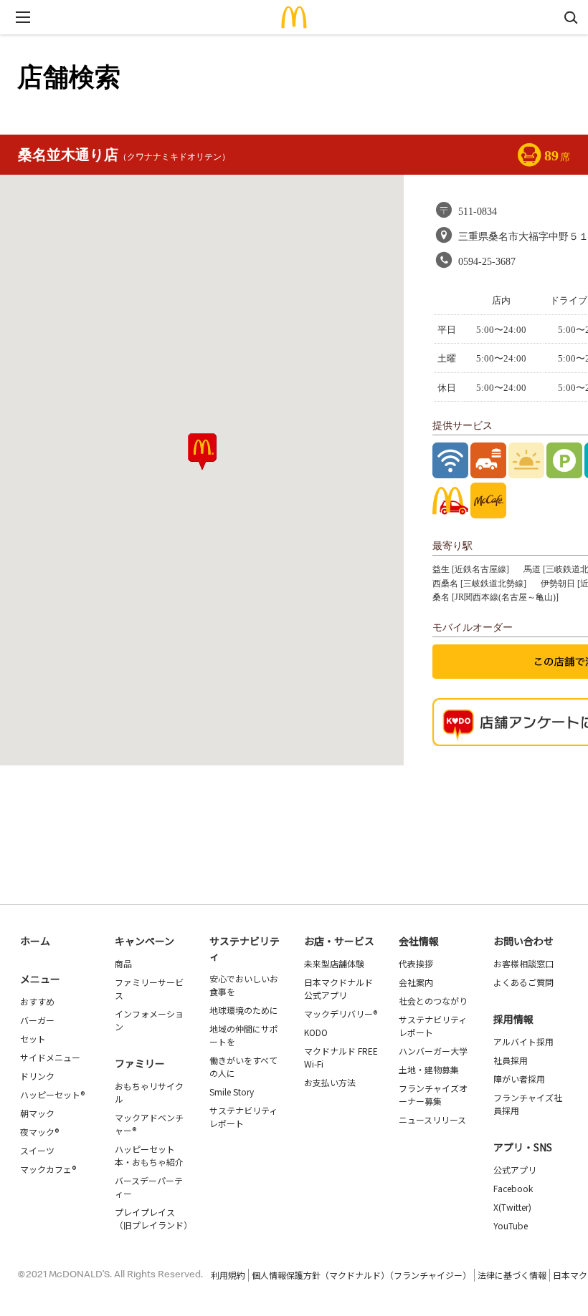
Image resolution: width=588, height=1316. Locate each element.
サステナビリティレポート (243, 1116)
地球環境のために (243, 1010)
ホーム (35, 941)
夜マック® (39, 1132)
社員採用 (510, 1060)
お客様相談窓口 (523, 963)
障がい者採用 (519, 1079)
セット (33, 1038)
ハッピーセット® (52, 1094)
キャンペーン (144, 941)
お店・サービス (339, 941)
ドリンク (37, 1076)
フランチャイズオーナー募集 (433, 1094)
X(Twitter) (512, 1207)
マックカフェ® (48, 1169)
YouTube (510, 1225)
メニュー (40, 979)
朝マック (37, 1113)
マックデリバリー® (340, 1013)
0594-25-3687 (487, 261)
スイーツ (37, 1150)
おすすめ (37, 1001)
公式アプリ (514, 1169)
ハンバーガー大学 (433, 1051)
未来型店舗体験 (334, 963)
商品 (123, 963)
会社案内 (416, 982)
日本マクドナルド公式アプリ (338, 988)
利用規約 (228, 1275)
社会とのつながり (433, 1001)
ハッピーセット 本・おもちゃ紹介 (149, 1155)
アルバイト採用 (523, 1041)
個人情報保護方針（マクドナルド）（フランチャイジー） (361, 1275)
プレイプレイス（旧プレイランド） (153, 1218)
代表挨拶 (416, 963)
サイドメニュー (50, 1057)
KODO (316, 1032)
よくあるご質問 (523, 982)
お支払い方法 (330, 1082)
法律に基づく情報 (512, 1275)
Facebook (513, 1188)
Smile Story (231, 1091)
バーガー (37, 1020)
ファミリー (140, 1063)
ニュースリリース (432, 1119)
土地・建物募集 (429, 1069)
